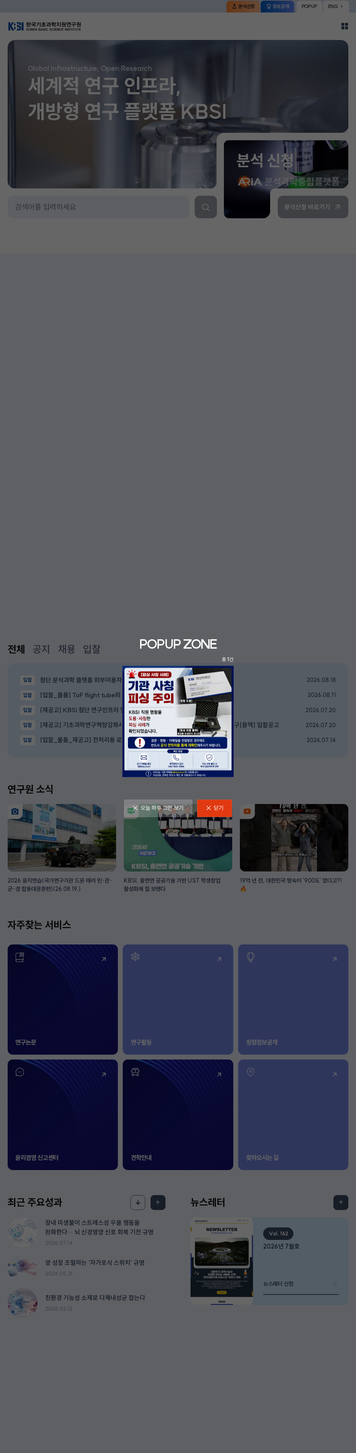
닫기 (219, 807)
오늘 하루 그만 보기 (162, 807)
